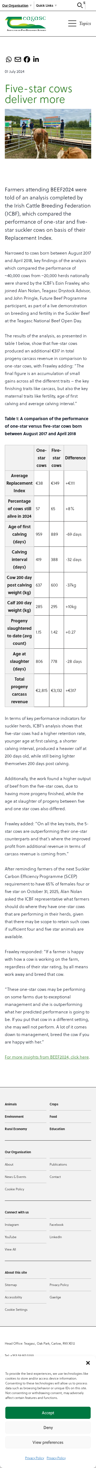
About (9, 1164)
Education (57, 1128)
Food (53, 1116)
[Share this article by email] (18, 59)
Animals (11, 1104)
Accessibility (13, 1297)
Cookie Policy (14, 1189)
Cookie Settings (16, 1309)
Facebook (56, 1224)
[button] (88, 1363)
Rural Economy (16, 1128)
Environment (14, 1116)
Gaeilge (55, 1297)
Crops (54, 1104)
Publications (58, 1164)
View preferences (48, 1442)
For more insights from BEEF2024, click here (47, 1057)
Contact (55, 1176)
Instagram (12, 1224)
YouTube (11, 1236)
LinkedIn (56, 1236)
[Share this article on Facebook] (27, 59)
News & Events (15, 1176)
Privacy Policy (34, 1457)
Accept (48, 1413)
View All (10, 1249)
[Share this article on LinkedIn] (36, 59)
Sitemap (11, 1284)
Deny (48, 1427)
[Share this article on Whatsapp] (9, 59)
